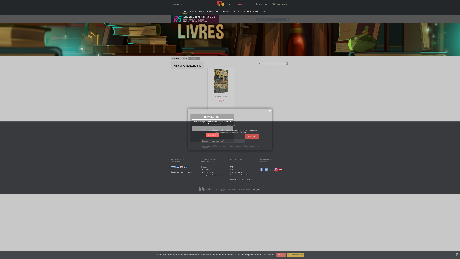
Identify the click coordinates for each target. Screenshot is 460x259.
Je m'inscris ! (212, 135)
